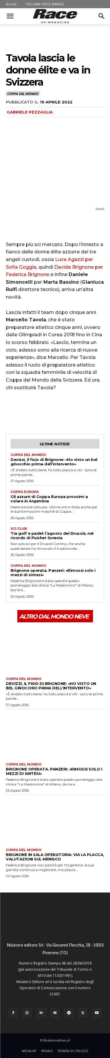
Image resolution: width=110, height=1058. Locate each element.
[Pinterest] (39, 412)
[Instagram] (27, 1013)
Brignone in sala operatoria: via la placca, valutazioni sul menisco (55, 856)
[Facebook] (12, 412)
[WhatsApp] (52, 412)
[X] (25, 412)
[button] (10, 16)
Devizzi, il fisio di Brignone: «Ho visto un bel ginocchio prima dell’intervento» (54, 461)
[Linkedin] (41, 1013)
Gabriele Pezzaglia (30, 112)
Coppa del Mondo (22, 93)
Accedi (11, 4)
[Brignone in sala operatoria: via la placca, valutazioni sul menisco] (55, 820)
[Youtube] (97, 1013)
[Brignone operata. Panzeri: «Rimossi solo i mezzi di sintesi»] (55, 734)
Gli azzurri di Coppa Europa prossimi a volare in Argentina (49, 498)
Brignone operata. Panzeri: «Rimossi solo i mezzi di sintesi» (53, 572)
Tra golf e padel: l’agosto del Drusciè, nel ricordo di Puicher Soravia (52, 535)
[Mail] (55, 1013)
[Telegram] (69, 1013)
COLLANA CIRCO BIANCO (45, 4)
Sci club (19, 529)
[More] (66, 412)
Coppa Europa (25, 492)
